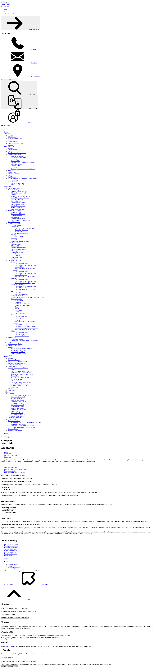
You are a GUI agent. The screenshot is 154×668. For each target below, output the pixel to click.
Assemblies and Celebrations (16, 430)
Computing (14, 323)
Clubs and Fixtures (13, 429)
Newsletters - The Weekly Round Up (18, 361)
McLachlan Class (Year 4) (18, 409)
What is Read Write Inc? (18, 214)
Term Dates (11, 151)
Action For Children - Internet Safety (21, 382)
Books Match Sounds (17, 204)
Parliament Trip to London (18, 424)
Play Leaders (18, 310)
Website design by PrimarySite (26, 584)
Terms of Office (15, 161)
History (13, 262)
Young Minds (15, 376)
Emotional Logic (16, 369)
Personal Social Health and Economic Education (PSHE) (27, 297)
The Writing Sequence (21, 230)
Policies (10, 175)
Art (12, 291)
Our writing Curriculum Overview (24, 228)
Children (6, 392)
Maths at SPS (15, 246)
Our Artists (18, 292)
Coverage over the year (18, 339)
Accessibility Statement (14, 567)
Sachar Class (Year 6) (17, 416)
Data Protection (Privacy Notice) (17, 153)
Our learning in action (21, 287)
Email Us (34, 63)
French (13, 315)
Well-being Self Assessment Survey (21, 372)
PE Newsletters (19, 300)
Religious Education (17, 295)
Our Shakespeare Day (14, 149)
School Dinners (12, 389)
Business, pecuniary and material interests (23, 162)
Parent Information (20, 334)
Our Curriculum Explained (15, 188)
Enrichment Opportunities (18, 249)
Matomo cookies (10, 646)
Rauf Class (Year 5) (16, 411)
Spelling (13, 234)
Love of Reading (16, 201)
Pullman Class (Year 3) (17, 406)
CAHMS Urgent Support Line (20, 377)
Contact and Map (13, 141)
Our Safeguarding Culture (15, 344)
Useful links (14, 180)
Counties (17, 255)
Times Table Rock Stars (18, 257)
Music (13, 331)
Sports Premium (12, 182)
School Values (12, 137)
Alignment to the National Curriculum (25, 265)
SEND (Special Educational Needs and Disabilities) (22, 178)
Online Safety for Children (18, 350)
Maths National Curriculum (19, 247)
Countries (17, 254)
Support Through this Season (19, 385)
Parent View (11, 390)
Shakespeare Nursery (14, 360)
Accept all (10, 617)
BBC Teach (14, 387)
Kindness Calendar (16, 379)
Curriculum (7, 186)
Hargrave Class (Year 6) (18, 414)
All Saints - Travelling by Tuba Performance (23, 427)
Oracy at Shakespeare (14, 222)
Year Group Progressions (22, 336)
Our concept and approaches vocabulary (26, 328)
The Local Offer (16, 381)
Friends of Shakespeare (14, 364)
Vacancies (10, 145)
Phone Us (34, 49)
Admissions (11, 170)
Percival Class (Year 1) (17, 400)
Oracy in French (19, 318)
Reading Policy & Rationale (19, 191)
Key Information (9, 146)
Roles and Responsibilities (18, 157)
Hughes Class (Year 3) (17, 405)
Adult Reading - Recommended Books (22, 384)
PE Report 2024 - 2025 (18, 185)
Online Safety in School (18, 352)
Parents (6, 356)
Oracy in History (19, 267)
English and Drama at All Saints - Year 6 (22, 425)
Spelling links (19, 236)
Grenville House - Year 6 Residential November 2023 (26, 422)
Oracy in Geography (21, 275)
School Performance (13, 173)
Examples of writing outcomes (20, 241)
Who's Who (11, 140)
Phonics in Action (16, 212)
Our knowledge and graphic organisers (26, 326)
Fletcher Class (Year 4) (17, 408)
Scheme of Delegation (17, 164)
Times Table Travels (17, 252)
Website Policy (12, 566)
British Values (12, 337)
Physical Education (16, 299)
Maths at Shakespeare (14, 243)
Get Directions (35, 76)
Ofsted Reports (12, 172)
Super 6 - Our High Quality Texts (20, 196)
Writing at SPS (15, 226)
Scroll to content (5, 4)
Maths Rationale (16, 244)
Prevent (10, 355)
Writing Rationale (16, 225)
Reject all (3, 617)
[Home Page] (5, 6)
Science (13, 278)
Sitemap (6, 558)
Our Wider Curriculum (14, 260)
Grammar (14, 238)
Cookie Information (13, 564)
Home (6, 132)
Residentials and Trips (14, 421)
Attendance (14, 159)
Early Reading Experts (17, 209)
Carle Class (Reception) (18, 397)
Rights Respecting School (15, 138)
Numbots (14, 259)
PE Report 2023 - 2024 (18, 183)
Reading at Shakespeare (14, 190)
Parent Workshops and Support (20, 198)
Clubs (16, 307)
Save (16, 666)
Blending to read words (18, 218)
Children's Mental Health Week (20, 371)
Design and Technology (18, 284)
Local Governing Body (14, 154)
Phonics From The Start (18, 206)
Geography (14, 270)
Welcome (10, 135)
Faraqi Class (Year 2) (17, 403)
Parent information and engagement (25, 268)
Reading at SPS (15, 194)
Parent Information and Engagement (25, 276)
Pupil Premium (12, 177)
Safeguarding (8, 342)
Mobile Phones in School (18, 353)
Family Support (12, 366)
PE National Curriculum (22, 303)
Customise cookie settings (22, 617)
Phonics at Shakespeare (14, 210)
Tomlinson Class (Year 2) (18, 401)
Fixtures (17, 308)
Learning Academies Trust (15, 143)
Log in (6, 433)
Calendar (10, 148)
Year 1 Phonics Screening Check (20, 220)
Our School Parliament (14, 417)
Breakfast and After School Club (17, 363)
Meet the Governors (17, 156)
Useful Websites (19, 312)
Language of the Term (21, 320)
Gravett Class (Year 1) (17, 398)
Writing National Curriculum (19, 233)
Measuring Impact (20, 231)
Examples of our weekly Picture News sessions (24, 340)
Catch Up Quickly (16, 207)
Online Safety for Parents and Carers (21, 348)
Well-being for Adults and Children (18, 368)
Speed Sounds (15, 217)
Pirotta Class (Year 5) (17, 413)
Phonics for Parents (16, 215)
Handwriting (15, 239)
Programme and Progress (18, 202)
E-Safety (10, 347)
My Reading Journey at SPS (19, 193)
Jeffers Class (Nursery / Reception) (21, 395)
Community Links (20, 313)
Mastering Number (16, 251)
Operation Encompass (14, 345)
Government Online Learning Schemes (22, 374)
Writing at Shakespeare (14, 223)
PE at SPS (18, 302)
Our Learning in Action (21, 263)
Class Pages (11, 393)
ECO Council (12, 419)
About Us (7, 133)
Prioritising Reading (17, 199)
